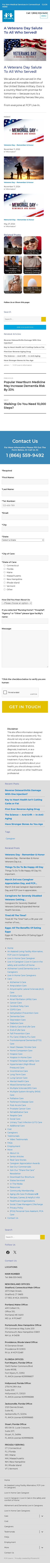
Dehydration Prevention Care (24, 1013)
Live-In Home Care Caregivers (21, 975)
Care (9, 979)
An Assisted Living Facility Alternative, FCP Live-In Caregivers (24, 1486)
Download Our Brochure (22, 1177)
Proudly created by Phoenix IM (27, 1558)
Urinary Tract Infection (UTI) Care (26, 1122)
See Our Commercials (20, 1167)
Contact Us (12, 1218)
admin (6, 365)
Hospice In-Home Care (21, 1057)
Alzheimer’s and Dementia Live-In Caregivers (23, 1505)
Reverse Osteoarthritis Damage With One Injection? (22, 341)
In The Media (16, 1184)
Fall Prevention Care (20, 1033)
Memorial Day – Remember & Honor (19, 220)
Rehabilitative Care (19, 1112)
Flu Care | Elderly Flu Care (22, 1037)
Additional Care (17, 1126)
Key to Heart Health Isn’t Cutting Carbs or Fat (24, 347)
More (9, 1150)
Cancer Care (16, 1003)
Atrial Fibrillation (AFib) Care (23, 999)
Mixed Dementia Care (20, 1085)
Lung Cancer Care (18, 1078)
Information (27, 365)
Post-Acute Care (18, 1105)
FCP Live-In (17, 365)
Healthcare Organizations (22, 1201)
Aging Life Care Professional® (24, 1194)
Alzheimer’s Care (18, 982)
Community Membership (22, 1191)
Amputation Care (18, 986)
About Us (14, 1153)
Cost (9, 1129)
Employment (13, 1146)
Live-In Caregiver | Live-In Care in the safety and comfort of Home (24, 1499)
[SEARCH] (43, 319)
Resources (15, 1187)
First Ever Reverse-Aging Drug (17, 352)
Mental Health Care (19, 1081)
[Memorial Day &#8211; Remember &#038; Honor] (24, 205)
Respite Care (16, 1115)
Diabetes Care (16, 1023)
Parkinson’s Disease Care (21, 1102)
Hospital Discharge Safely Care (24, 1061)
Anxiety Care (16, 996)
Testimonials (13, 1136)
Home (10, 948)
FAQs (9, 1143)
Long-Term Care (18, 1074)
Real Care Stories (18, 1160)
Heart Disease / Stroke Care (23, 1047)
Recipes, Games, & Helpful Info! (25, 1197)
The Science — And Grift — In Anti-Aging (22, 356)
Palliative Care (17, 1098)
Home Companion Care (21, 1050)
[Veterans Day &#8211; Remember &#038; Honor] (24, 130)
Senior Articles (17, 1156)
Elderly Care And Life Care (22, 1027)
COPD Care (15, 1009)
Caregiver (10, 838)
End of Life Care (17, 1030)
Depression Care (18, 1020)
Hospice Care (16, 1054)
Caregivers (12, 1132)
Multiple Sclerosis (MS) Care (23, 1088)
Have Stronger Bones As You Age (18, 360)
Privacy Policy (16, 1208)
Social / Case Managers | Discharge (26, 1204)
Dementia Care (17, 1016)
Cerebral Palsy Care (19, 1006)
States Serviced (17, 1180)
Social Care (15, 1119)
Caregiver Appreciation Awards (25, 1163)
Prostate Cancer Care (20, 1109)
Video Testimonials (19, 1139)
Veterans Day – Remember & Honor (18, 145)
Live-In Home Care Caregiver (21, 958)
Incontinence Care (19, 1071)
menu (43, 16)
